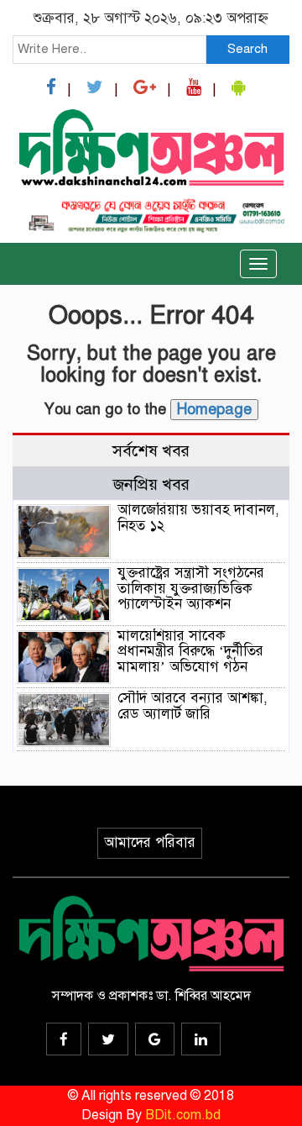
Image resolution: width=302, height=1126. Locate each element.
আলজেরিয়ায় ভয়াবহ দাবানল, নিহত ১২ (198, 517)
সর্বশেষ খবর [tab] (151, 450)
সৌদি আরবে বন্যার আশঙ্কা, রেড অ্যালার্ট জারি (192, 706)
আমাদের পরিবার (149, 842)
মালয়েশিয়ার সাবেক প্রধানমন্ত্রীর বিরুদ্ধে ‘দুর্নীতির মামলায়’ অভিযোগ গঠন (190, 651)
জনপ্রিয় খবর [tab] (151, 484)
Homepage (214, 409)
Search (247, 48)
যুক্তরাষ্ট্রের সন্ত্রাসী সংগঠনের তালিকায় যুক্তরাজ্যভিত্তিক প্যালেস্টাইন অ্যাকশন (190, 588)
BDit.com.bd (183, 1115)
